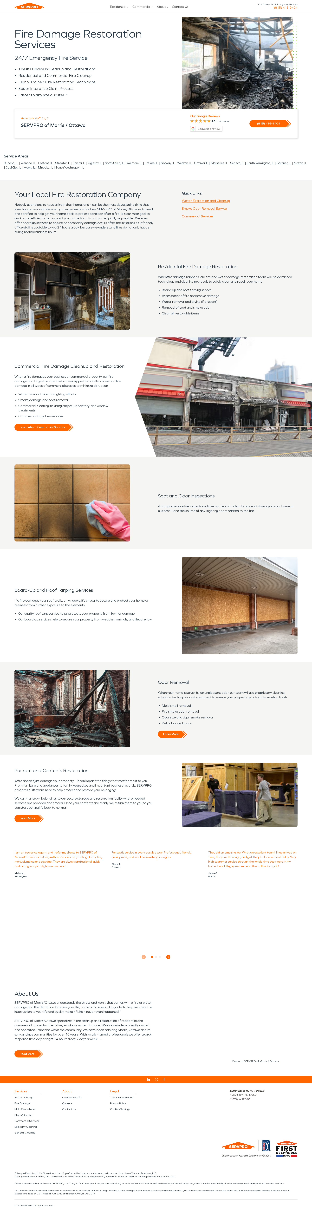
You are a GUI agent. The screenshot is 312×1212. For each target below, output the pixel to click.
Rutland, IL (11, 163)
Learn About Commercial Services (42, 427)
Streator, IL (63, 163)
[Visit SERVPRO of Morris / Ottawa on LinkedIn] (148, 1079)
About (161, 6)
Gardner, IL (284, 163)
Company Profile (72, 1097)
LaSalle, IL (151, 163)
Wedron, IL (184, 163)
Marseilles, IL (219, 163)
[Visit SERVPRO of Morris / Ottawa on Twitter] (156, 1079)
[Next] (168, 957)
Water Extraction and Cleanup (206, 201)
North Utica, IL (114, 163)
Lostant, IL (45, 163)
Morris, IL (30, 167)
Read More (27, 1054)
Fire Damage (22, 1103)
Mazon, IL (300, 163)
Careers (67, 1103)
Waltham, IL (134, 163)
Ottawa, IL (201, 163)
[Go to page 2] (156, 957)
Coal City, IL (13, 167)
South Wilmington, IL (260, 163)
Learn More (171, 734)
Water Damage (23, 1097)
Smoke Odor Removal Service (204, 208)
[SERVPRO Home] (29, 6)
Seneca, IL (237, 163)
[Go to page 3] (160, 957)
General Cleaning (24, 1132)
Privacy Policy (118, 1103)
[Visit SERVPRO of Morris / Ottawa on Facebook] (164, 1079)
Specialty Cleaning (25, 1126)
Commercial (141, 6)
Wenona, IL (28, 163)
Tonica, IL (79, 163)
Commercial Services (197, 216)
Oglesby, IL (95, 163)
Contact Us (180, 7)
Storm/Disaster (23, 1115)
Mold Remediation (25, 1109)
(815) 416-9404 (286, 7)
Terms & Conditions (121, 1097)
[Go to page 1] (152, 957)
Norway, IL (168, 163)
